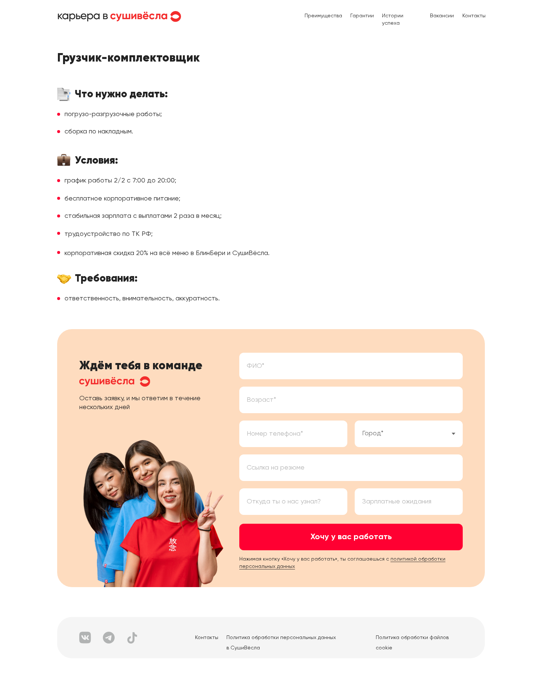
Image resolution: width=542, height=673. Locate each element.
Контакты (474, 15)
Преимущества (323, 15)
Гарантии (362, 15)
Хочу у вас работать (351, 537)
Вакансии (442, 15)
